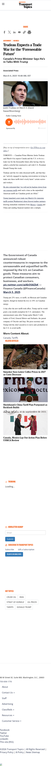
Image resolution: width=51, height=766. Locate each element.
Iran (21, 597)
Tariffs (15, 337)
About (5, 686)
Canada (40, 204)
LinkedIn (4, 738)
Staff (4, 698)
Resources (7, 715)
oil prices (32, 602)
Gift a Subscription (26, 549)
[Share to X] (9, 32)
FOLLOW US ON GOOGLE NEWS (14, 554)
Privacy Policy (6, 752)
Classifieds (7, 709)
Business (16, 41)
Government (7, 41)
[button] (24, 32)
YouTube (4, 735)
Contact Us (7, 692)
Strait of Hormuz (15, 602)
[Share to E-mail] (19, 32)
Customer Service (11, 721)
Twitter (3, 733)
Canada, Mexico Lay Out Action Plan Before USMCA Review (25, 439)
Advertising (7, 703)
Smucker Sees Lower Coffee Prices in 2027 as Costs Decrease (24, 373)
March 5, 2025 (11, 292)
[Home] (25, 5)
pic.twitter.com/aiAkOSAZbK (20, 285)
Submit (10, 539)
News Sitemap (33, 752)
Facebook (4, 729)
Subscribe (9, 549)
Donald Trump (24, 607)
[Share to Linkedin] (14, 32)
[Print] (29, 32)
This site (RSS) (7, 742)
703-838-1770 (6, 681)
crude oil (11, 597)
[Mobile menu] (3, 4)
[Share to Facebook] (4, 32)
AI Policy (20, 752)
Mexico (33, 204)
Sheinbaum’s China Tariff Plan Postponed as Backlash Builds (25, 406)
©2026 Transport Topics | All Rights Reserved (22, 749)
